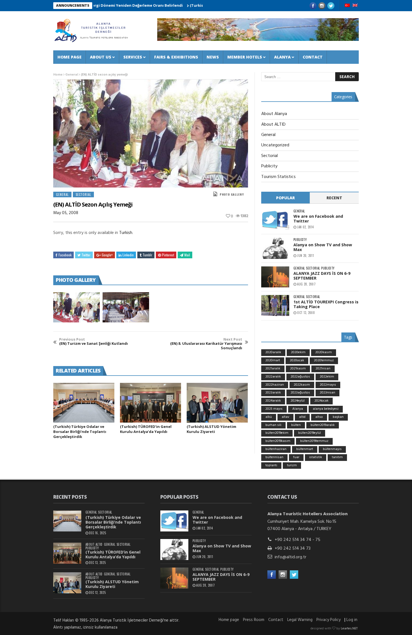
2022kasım (302, 385)
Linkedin (128, 254)
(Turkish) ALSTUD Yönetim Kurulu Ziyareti (211, 429)
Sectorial (83, 194)
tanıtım (337, 457)
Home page (69, 57)
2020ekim (298, 352)
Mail (187, 254)
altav (285, 417)
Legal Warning (300, 620)
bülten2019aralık (323, 425)
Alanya (282, 57)
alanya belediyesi (326, 409)
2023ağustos (300, 392)
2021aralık (272, 368)
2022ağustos (300, 376)
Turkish (125, 232)
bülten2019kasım (277, 441)
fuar (296, 457)
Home (58, 75)
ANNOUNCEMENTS (72, 5)
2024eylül (298, 401)
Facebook (65, 254)
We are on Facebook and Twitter (318, 219)
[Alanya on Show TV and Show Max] (275, 248)
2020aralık (273, 352)
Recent (334, 197)
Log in (351, 620)
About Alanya (274, 114)
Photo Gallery (232, 194)
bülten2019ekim (276, 433)
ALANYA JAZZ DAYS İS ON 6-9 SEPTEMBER (321, 276)
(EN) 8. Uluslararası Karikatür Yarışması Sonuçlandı (206, 343)
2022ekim (327, 376)
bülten (296, 425)
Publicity (269, 166)
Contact (313, 57)
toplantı (271, 465)
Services (132, 57)
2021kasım (298, 368)
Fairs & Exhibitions (176, 57)
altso (319, 417)
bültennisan (274, 457)
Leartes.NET (349, 628)
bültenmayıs (332, 449)
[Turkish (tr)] (347, 6)
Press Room (253, 620)
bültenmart (304, 449)
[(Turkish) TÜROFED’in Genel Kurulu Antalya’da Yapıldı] (150, 403)
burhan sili (273, 425)
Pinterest (168, 254)
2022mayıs (328, 385)
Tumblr (147, 254)
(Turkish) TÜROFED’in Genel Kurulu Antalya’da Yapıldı (146, 429)
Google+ (107, 254)
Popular (285, 197)
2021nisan (323, 368)
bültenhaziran (275, 449)
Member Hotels (244, 57)
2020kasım (323, 352)
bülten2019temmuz (314, 441)
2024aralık (273, 401)
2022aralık (273, 376)
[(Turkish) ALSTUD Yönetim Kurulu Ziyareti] (217, 403)
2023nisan (327, 392)
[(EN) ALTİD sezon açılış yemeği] (76, 307)
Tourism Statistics (278, 177)
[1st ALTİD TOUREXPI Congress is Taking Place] (275, 305)
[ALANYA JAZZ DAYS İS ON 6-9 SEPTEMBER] (275, 276)
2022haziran (274, 385)
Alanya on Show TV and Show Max (322, 247)
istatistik (315, 457)
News (213, 57)
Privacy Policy (328, 620)
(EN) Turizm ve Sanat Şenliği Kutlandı (93, 341)
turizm (292, 465)
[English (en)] (355, 6)
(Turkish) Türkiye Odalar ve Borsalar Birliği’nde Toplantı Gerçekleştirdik (79, 431)
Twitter (86, 254)
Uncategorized (275, 145)
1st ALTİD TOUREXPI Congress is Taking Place (325, 304)
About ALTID (273, 124)
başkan (338, 417)
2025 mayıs (274, 409)
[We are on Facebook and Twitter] (275, 219)
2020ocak (297, 360)
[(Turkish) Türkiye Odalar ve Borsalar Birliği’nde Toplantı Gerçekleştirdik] (83, 403)
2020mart (272, 360)
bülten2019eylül (309, 433)
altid (302, 417)
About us (100, 57)
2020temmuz (324, 360)
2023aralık (273, 392)
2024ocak (321, 401)
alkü (268, 417)
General (71, 75)
